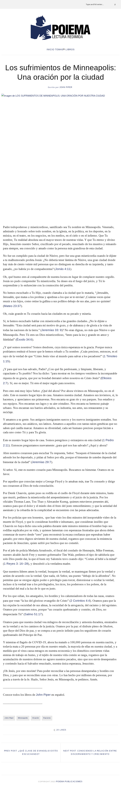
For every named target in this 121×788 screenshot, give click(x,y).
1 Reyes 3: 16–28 (16, 563)
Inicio (50, 49)
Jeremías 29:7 (41, 462)
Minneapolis (23, 718)
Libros (70, 49)
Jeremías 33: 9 (51, 330)
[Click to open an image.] (60, 133)
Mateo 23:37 (12, 306)
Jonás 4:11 (62, 269)
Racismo (47, 718)
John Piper (60, 87)
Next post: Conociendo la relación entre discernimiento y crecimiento (90, 752)
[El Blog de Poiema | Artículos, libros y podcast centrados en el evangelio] (60, 27)
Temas (59, 49)
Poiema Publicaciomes (69, 781)
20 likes (61, 730)
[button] (60, 212)
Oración (35, 718)
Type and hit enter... (95, 4)
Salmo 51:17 (33, 614)
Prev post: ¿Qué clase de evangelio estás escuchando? (31, 752)
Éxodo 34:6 (24, 339)
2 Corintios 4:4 (80, 600)
